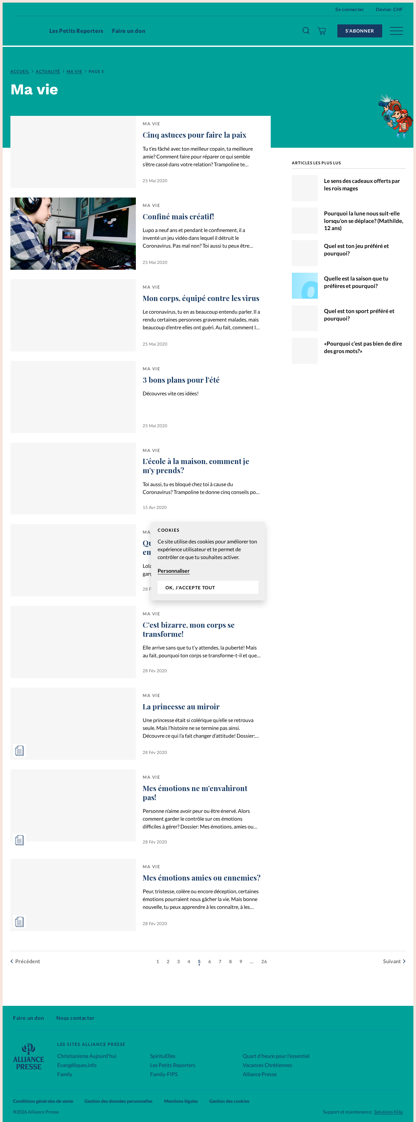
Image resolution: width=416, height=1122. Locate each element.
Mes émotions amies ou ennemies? (202, 878)
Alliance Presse (260, 1074)
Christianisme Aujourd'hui (86, 1056)
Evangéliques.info (77, 1065)
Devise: (389, 9)
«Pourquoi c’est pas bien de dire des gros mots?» (363, 347)
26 (264, 961)
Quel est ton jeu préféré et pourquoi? (356, 249)
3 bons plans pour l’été (181, 380)
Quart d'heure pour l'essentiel (276, 1056)
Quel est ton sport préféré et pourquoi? (359, 315)
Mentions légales (181, 1101)
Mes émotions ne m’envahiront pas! (195, 792)
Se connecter (349, 9)
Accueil (19, 71)
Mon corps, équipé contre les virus (201, 298)
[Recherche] (306, 31)
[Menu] (396, 31)
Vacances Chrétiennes (267, 1065)
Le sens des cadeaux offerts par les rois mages (362, 184)
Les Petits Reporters (76, 30)
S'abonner (359, 31)
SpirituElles (163, 1056)
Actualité (48, 71)
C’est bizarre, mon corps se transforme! (189, 629)
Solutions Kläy (388, 1112)
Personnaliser (174, 571)
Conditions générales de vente (43, 1101)
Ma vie (74, 71)
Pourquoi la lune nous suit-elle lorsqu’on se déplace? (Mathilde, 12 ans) (363, 221)
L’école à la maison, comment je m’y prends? (196, 465)
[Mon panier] (322, 30)
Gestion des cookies (229, 1101)
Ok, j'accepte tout (190, 587)
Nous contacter (75, 1018)
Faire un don (128, 30)
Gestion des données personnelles (118, 1101)
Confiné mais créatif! (178, 216)
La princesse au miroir (181, 706)
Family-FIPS (163, 1074)
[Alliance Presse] (28, 1070)
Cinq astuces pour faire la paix (194, 135)
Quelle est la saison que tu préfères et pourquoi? (356, 282)
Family (64, 1074)
